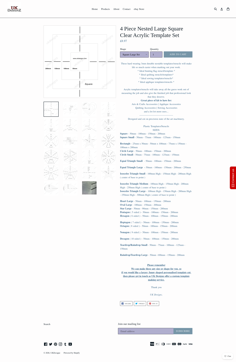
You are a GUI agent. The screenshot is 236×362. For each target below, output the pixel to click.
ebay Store (139, 9)
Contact (126, 9)
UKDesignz (55, 352)
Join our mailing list (129, 323)
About (116, 9)
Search (47, 324)
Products (105, 9)
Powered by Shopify (72, 352)
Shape (123, 49)
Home (95, 9)
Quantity (154, 49)
